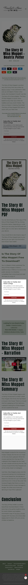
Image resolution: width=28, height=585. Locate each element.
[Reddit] (4, 72)
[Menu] (25, 9)
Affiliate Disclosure (10, 565)
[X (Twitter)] (9, 69)
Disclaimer (20, 565)
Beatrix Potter (6, 89)
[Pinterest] (15, 69)
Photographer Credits (19, 563)
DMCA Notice (11, 569)
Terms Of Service (18, 567)
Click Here (22, 79)
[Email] (15, 72)
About (4, 563)
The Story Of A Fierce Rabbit (10, 96)
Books (15, 60)
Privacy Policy (9, 567)
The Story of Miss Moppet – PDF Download (12, 246)
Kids (18, 60)
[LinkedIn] (20, 69)
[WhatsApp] (9, 72)
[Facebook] (4, 69)
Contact (9, 563)
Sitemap (18, 569)
